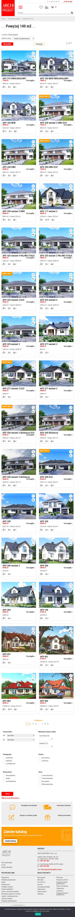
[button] (72, 13)
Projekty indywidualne (9, 901)
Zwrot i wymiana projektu (10, 891)
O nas (3, 865)
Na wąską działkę (44, 887)
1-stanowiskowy (47, 775)
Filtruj (7, 794)
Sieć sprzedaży (6, 862)
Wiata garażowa (47, 784)
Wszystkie (7, 44)
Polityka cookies (7, 887)
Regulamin (5, 877)
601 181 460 (68, 1)
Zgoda (38, 914)
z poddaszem (10, 763)
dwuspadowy (10, 775)
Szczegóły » (30, 80)
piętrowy (9, 761)
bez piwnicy (46, 758)
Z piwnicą (59, 891)
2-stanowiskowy (47, 778)
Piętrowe (41, 894)
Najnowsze (41, 889)
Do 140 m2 (41, 882)
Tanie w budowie (62, 886)
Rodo (3, 882)
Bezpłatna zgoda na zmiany (11, 894)
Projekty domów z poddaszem (62, 893)
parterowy (9, 758)
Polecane (59, 877)
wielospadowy (11, 781)
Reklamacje (5, 884)
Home (3, 18)
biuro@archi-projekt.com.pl (51, 869)
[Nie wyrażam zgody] (73, 912)
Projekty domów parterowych (61, 883)
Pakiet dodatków (7, 889)
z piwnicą (45, 761)
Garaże (40, 884)
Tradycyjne (60, 888)
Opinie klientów (6, 867)
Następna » (38, 720)
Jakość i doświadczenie (9, 896)
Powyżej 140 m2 (62, 880)
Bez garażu (41, 877)
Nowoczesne (42, 891)
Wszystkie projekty (14, 18)
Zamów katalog (10, 841)
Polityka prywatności (8, 880)
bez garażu (45, 781)
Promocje (39, 44)
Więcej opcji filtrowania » (10, 798)
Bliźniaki (40, 880)
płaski (8, 778)
